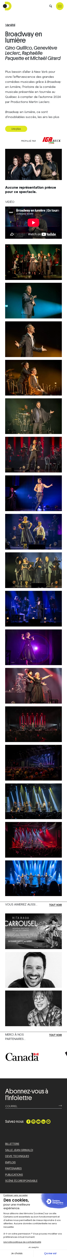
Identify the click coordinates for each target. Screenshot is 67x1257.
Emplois (10, 1162)
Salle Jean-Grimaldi (19, 1150)
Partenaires (13, 1168)
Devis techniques (17, 1156)
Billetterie (12, 1144)
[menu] (60, 6)
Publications (14, 1174)
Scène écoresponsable (21, 1181)
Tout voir (55, 905)
